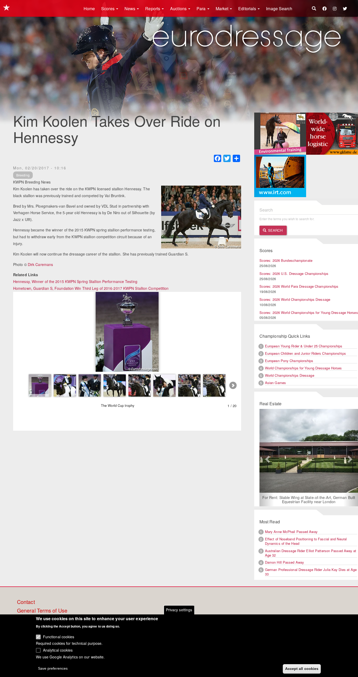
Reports (153, 8)
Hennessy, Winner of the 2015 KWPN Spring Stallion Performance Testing (75, 281)
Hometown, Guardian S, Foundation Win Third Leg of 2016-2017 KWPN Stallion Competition (91, 288)
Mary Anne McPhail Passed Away (291, 531)
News (130, 8)
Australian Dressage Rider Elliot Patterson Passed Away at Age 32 (310, 553)
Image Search (279, 8)
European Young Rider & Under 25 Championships (304, 345)
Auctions (179, 8)
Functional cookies (58, 636)
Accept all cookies (302, 668)
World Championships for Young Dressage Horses (303, 367)
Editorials (247, 8)
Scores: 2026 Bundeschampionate (285, 260)
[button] (266, 457)
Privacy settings (179, 609)
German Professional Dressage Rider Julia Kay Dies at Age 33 (311, 571)
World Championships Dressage (289, 375)
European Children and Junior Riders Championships (305, 353)
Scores (108, 8)
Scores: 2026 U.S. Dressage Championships (293, 273)
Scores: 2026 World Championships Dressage (294, 299)
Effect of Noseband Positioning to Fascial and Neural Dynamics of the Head (306, 541)
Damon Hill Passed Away (284, 562)
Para (202, 8)
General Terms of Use (42, 610)
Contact (26, 602)
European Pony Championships (289, 360)
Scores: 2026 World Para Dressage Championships (299, 286)
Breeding (23, 175)
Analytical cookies (58, 649)
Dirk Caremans (40, 264)
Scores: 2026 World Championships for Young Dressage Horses (308, 312)
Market (223, 8)
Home (89, 8)
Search (275, 230)
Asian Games (275, 382)
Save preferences (53, 668)
